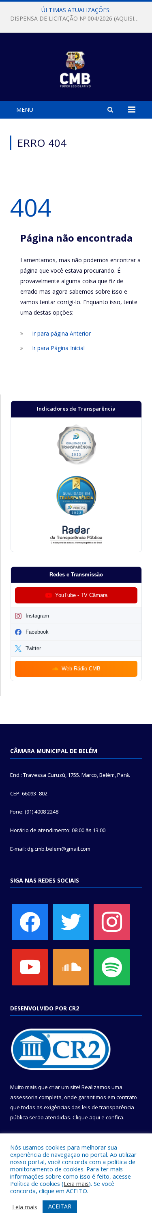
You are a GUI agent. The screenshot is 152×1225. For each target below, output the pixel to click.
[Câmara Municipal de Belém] (76, 68)
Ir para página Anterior (61, 333)
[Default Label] (30, 966)
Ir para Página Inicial (58, 348)
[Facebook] (30, 921)
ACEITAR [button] (59, 1206)
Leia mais (76, 1183)
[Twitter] (71, 921)
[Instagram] (112, 921)
